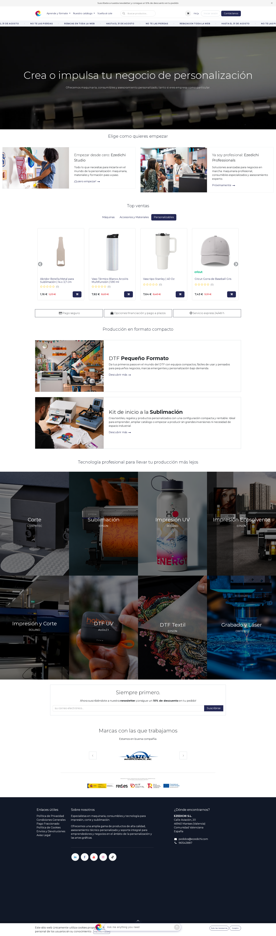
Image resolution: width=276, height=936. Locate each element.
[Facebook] (84, 857)
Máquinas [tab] (108, 217)
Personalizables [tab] (164, 217)
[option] (138, 264)
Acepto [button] (235, 928)
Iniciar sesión (211, 13)
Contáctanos (231, 13)
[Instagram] (103, 857)
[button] (138, 13)
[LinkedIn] (75, 857)
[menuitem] (58, 13)
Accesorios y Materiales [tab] (134, 217)
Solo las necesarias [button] (219, 928)
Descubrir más (118, 374)
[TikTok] (112, 857)
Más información (101, 931)
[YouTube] (94, 857)
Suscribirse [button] (214, 708)
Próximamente (222, 185)
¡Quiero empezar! (85, 181)
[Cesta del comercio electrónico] (188, 13)
